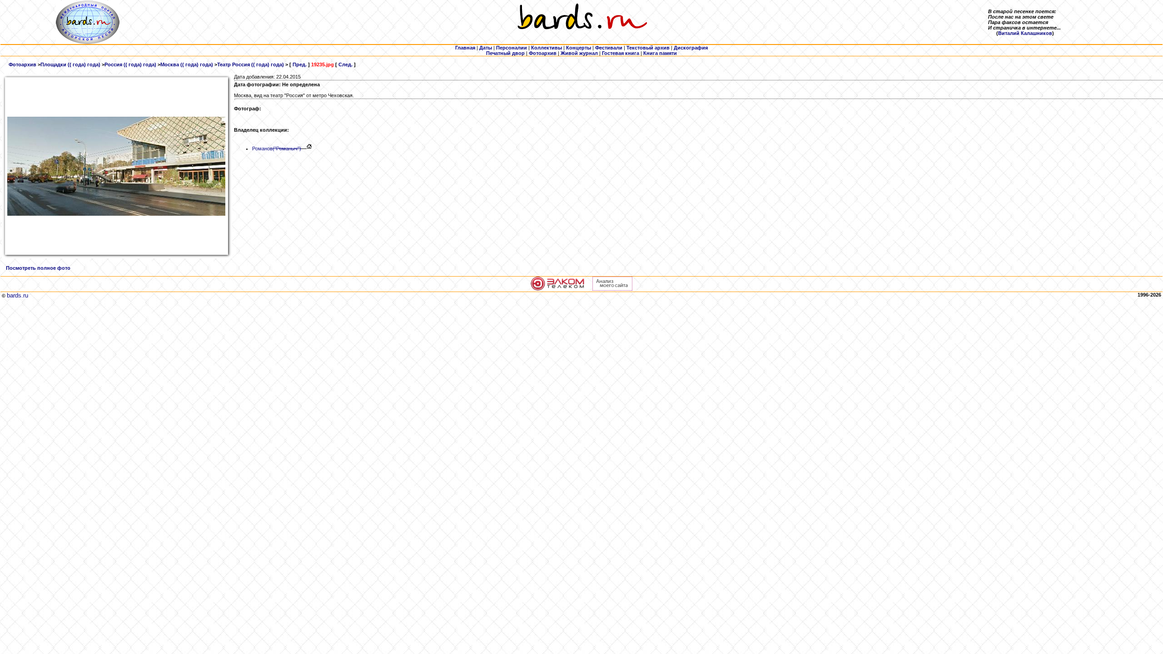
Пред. (300, 64)
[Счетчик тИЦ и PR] (612, 289)
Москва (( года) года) (186, 64)
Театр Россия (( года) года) (250, 64)
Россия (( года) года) (130, 64)
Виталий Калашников (1025, 33)
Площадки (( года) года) (70, 64)
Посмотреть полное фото (38, 268)
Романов (276, 148)
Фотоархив (22, 64)
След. (345, 64)
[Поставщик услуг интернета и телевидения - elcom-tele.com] (558, 289)
